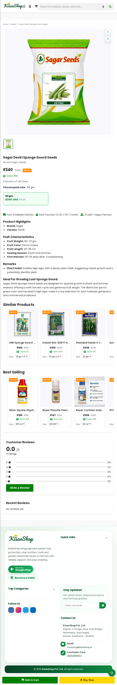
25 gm (86, 356)
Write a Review (19, 487)
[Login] (30, 6)
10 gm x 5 (54, 356)
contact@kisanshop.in (79, 647)
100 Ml (52, 424)
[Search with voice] (103, 6)
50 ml (85, 424)
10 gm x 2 (20, 356)
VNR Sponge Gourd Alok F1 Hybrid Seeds (33, 342)
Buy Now (88, 680)
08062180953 (74, 656)
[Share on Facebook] (108, 39)
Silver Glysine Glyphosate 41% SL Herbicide (35, 410)
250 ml (19, 424)
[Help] (111, 672)
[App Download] (24, 6)
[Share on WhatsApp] (108, 32)
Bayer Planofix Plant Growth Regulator (66, 410)
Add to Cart (31, 680)
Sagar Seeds (18, 162)
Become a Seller (25, 578)
